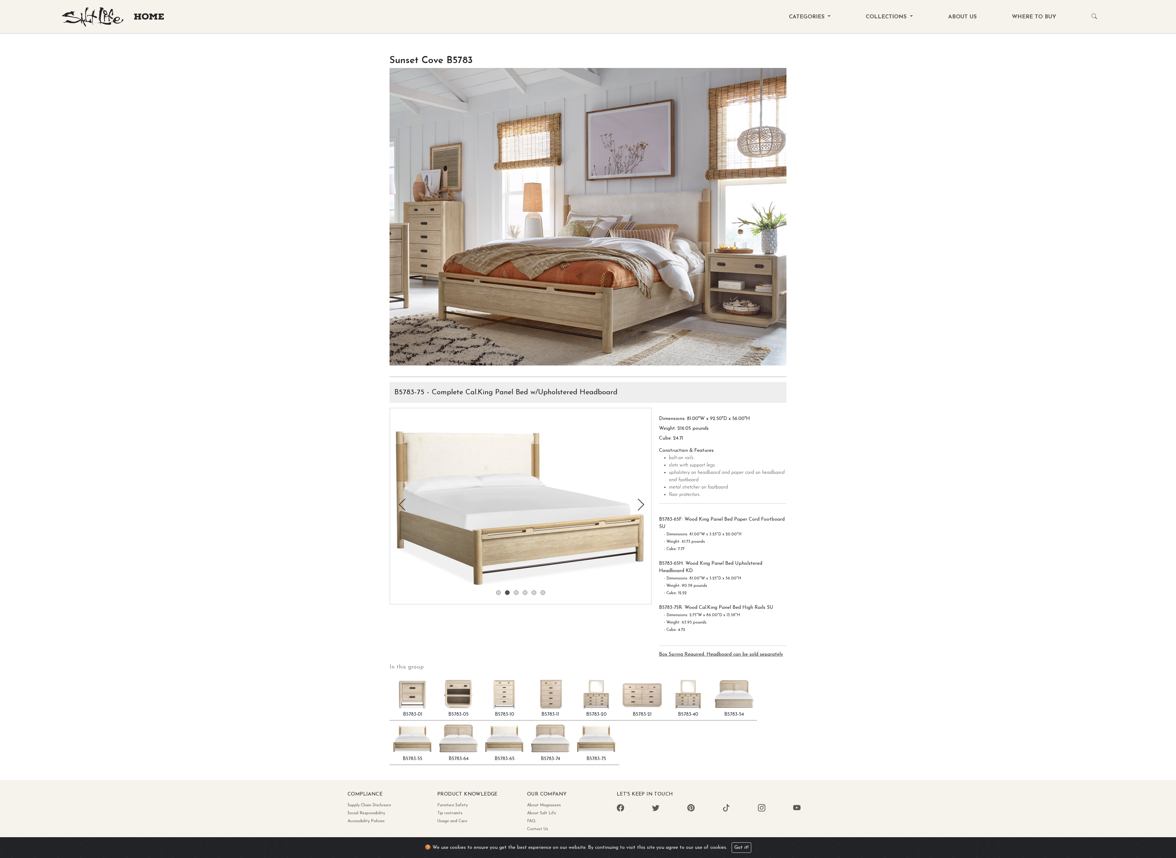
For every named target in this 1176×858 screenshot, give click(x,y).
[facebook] (620, 808)
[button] (1094, 17)
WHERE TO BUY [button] (1034, 17)
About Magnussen (544, 805)
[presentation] (401, 506)
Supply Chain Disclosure (369, 805)
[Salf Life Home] (116, 26)
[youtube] (797, 808)
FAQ (531, 821)
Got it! (741, 847)
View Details (588, 345)
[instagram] (761, 808)
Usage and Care (452, 821)
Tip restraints (449, 813)
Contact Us (537, 829)
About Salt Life (541, 813)
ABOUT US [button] (962, 17)
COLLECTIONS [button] (887, 17)
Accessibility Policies (366, 821)
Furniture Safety (452, 805)
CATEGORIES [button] (807, 17)
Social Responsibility (366, 813)
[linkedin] (726, 808)
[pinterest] (655, 808)
